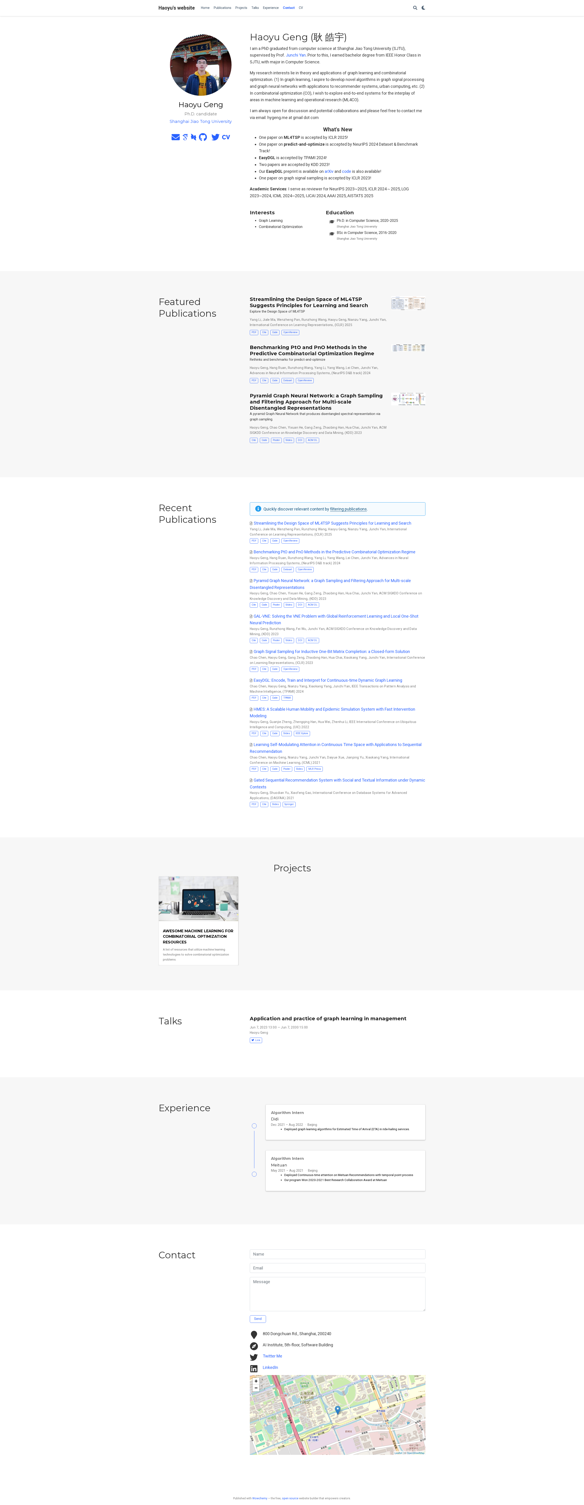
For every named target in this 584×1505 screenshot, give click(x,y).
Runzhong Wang (314, 319)
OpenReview (290, 332)
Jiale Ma (269, 319)
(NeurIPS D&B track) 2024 (350, 373)
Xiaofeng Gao (301, 793)
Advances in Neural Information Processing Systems (290, 373)
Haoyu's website (177, 8)
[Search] (415, 8)
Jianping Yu (355, 757)
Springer (289, 804)
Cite (264, 332)
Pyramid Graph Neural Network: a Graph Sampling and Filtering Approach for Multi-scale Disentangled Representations (316, 402)
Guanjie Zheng (281, 722)
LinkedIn (270, 1367)
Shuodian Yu (279, 793)
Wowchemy (259, 1498)
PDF (254, 332)
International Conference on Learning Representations (291, 325)
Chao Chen (278, 427)
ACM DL (312, 440)
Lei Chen (352, 368)
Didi (275, 1119)
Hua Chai (352, 427)
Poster (276, 440)
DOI (300, 440)
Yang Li (255, 319)
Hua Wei (324, 722)
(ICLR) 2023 (304, 663)
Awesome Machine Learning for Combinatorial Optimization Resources (198, 936)
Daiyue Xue (335, 757)
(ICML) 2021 (311, 762)
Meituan (279, 1165)
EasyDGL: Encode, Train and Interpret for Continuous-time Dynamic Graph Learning (328, 680)
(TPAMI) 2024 (293, 691)
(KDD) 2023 (353, 433)
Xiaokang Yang (355, 657)
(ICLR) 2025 (343, 325)
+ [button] (256, 1381)
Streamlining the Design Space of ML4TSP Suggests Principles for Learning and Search (309, 302)
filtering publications (348, 509)
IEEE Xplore (302, 733)
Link (257, 1040)
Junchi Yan (296, 55)
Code (275, 332)
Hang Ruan (278, 368)
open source (290, 1498)
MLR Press (314, 768)
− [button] (256, 1388)
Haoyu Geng (337, 319)
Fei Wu (301, 629)
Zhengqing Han (304, 722)
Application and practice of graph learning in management (328, 1018)
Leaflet (398, 1453)
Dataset (287, 380)
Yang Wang (335, 368)
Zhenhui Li (339, 722)
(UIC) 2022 (301, 727)
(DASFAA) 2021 (282, 798)
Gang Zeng (313, 427)
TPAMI (287, 697)
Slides (289, 440)
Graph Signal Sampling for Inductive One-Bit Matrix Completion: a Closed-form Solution (332, 651)
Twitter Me (272, 1356)
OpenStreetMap (415, 1453)
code (346, 171)
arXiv (329, 171)
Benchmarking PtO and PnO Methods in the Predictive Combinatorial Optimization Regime (312, 350)
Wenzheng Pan (288, 319)
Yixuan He (295, 427)
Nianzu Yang (357, 319)
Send (258, 1319)
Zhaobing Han (333, 427)
